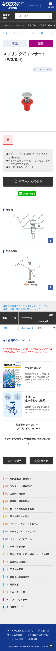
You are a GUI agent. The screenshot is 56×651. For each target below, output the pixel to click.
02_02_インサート (25, 33)
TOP (5, 33)
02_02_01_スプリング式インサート (34, 33)
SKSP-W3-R (27, 328)
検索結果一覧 (44, 33)
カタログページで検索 (11, 25)
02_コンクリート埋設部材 (15, 33)
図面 (4, 328)
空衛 (41, 43)
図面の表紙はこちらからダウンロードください (26, 306)
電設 (15, 43)
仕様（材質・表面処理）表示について (21, 309)
